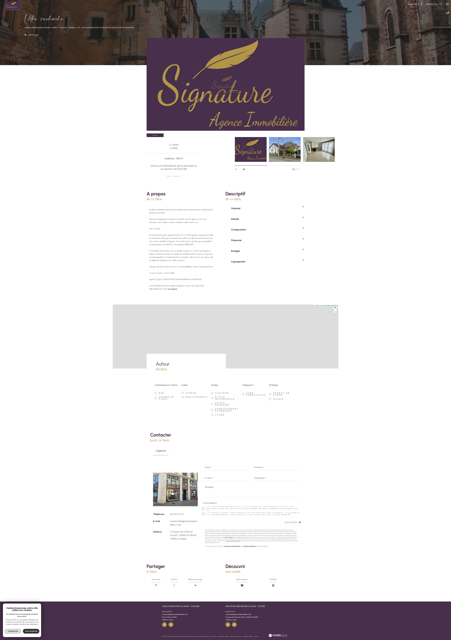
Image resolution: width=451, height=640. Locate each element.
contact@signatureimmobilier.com (175, 614)
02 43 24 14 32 (167, 612)
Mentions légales (224, 636)
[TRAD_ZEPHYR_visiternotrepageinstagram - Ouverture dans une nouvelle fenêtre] (171, 624)
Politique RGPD (247, 636)
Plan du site (213, 636)
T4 (79, 28)
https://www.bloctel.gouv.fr (233, 540)
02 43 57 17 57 (177, 514)
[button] (243, 169)
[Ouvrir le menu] (447, 4)
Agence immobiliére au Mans (37, 28)
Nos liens (239, 636)
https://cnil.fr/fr (229, 537)
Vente (54, 28)
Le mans (63, 28)
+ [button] (335, 307)
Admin (232, 636)
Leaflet (317, 305)
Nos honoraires (204, 636)
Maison (72, 28)
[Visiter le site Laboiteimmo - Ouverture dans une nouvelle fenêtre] (278, 635)
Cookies (256, 636)
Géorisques (172, 289)
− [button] (335, 311)
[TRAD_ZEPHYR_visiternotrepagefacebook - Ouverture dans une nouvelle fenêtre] (164, 624)
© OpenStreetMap (325, 305)
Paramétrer (13, 631)
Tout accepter (31, 631)
